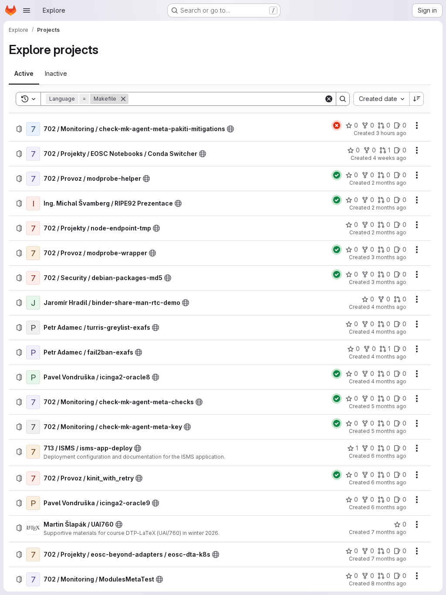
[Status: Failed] (336, 125)
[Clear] (329, 99)
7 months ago (388, 532)
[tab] (24, 74)
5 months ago (388, 406)
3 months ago (388, 257)
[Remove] (123, 99)
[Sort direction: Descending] (417, 99)
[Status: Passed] (336, 175)
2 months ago (389, 182)
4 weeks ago (389, 158)
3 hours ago (391, 133)
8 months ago (388, 583)
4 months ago (388, 307)
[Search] (343, 99)
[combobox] (381, 99)
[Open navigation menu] (27, 10)
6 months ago (388, 456)
